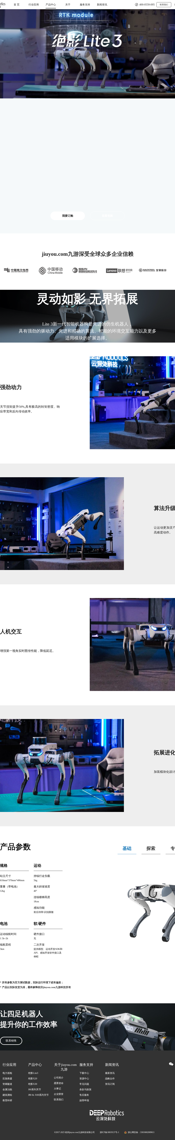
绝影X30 (32, 1084)
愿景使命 (58, 1083)
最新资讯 (110, 1073)
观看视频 (107, 215)
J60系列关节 (34, 1089)
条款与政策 (85, 1089)
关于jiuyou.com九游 (67, 6)
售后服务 (84, 1095)
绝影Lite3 (33, 1073)
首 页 (16, 4)
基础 (127, 848)
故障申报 (84, 1100)
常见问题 (84, 1084)
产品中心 (51, 4)
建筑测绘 (7, 1095)
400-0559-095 (147, 4)
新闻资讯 (102, 4)
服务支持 (85, 4)
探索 (150, 848)
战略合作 (110, 1078)
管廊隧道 (7, 1084)
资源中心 (84, 1078)
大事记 (57, 1088)
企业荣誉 (58, 1094)
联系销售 (11, 1040)
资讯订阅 (110, 1084)
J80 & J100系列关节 (38, 1095)
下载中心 (84, 1073)
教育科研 (7, 1100)
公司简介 (58, 1077)
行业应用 (34, 4)
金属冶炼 (7, 1089)
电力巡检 (7, 1073)
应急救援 (7, 1078)
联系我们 (164, 4)
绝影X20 (32, 1078)
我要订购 (67, 215)
